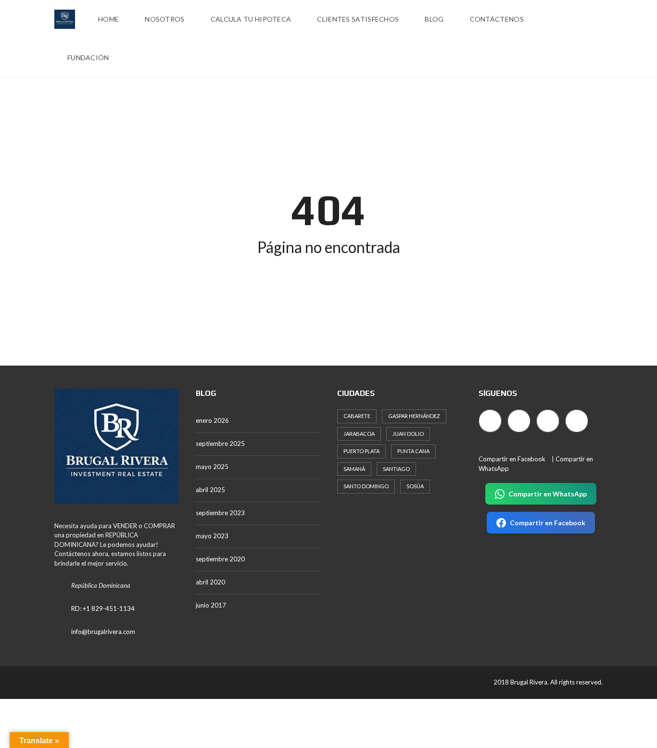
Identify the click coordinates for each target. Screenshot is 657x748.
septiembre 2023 (220, 513)
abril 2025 (210, 490)
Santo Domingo (366, 486)
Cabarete (356, 416)
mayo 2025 (212, 466)
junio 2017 (211, 605)
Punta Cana (413, 451)
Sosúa (415, 486)
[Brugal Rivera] (64, 19)
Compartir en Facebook (512, 459)
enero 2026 (212, 420)
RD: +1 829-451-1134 (103, 608)
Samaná (354, 469)
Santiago (396, 469)
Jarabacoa (359, 434)
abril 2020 (210, 582)
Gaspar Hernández (414, 416)
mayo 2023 (212, 536)
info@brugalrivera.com (103, 631)
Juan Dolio (408, 434)
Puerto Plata (361, 451)
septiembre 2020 (220, 559)
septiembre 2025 (220, 443)
